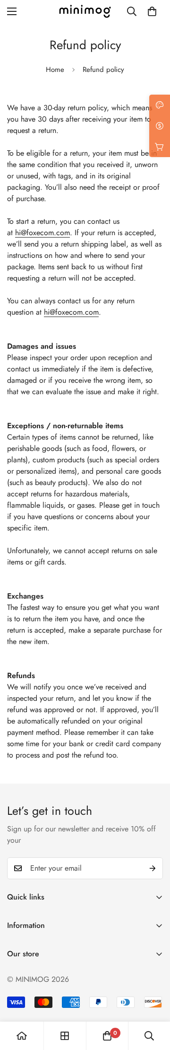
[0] (152, 11)
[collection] (64, 1036)
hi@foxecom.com (42, 232)
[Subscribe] (152, 868)
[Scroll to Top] (153, 999)
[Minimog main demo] (85, 11)
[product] (21, 1035)
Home (55, 69)
